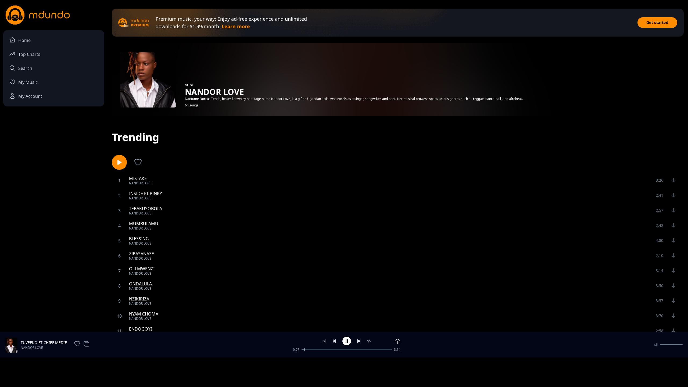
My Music (28, 82)
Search (25, 68)
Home (24, 40)
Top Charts (29, 54)
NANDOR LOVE (32, 347)
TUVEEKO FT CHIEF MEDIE (44, 342)
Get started (657, 22)
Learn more (236, 26)
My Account (30, 96)
